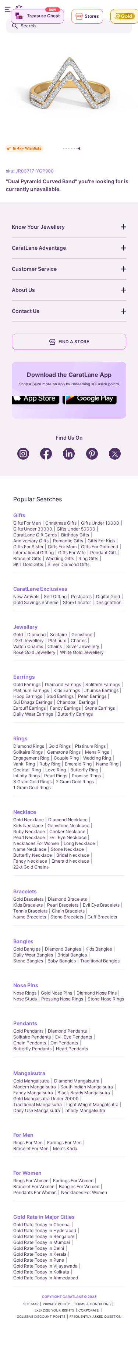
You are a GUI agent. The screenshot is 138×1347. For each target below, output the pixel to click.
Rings (20, 738)
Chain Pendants (29, 1043)
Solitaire (58, 634)
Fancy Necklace (30, 861)
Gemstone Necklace (68, 825)
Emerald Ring (78, 764)
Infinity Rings (26, 775)
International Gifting (33, 552)
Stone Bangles (28, 961)
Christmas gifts (61, 523)
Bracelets (25, 891)
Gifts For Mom (62, 546)
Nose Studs (25, 999)
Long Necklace (79, 843)
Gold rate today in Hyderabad (44, 1230)
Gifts (19, 515)
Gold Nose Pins (56, 993)
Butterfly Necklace (32, 855)
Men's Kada (65, 1148)
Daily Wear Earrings (33, 714)
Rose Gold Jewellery (34, 652)
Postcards (81, 596)
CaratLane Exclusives (40, 589)
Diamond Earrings (63, 684)
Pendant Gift (103, 552)
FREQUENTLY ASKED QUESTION (95, 1316)
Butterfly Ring (84, 770)
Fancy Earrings (65, 708)
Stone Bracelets (66, 917)
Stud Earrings (60, 696)
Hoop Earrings (27, 696)
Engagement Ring (31, 758)
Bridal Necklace (72, 855)
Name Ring (107, 764)
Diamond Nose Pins (97, 993)
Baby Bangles (61, 961)
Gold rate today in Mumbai (41, 1242)
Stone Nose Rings (106, 999)
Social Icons (37, 405)
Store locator (77, 602)
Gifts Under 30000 (32, 529)
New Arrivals (26, 596)
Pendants (25, 1023)
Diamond (36, 634)
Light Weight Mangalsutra (92, 1104)
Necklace (24, 812)
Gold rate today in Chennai (42, 1224)
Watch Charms (28, 646)
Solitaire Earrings (102, 684)
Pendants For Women (35, 1192)
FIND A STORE (74, 341)
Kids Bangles (98, 949)
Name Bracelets (29, 917)
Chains (54, 646)
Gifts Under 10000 (100, 523)
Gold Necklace (28, 819)
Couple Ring (66, 758)
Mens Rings (97, 752)
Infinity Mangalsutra (84, 1110)
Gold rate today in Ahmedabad (45, 1277)
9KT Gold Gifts (28, 564)
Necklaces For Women (36, 843)
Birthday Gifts (75, 535)
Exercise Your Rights (54, 1310)
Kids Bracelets (28, 905)
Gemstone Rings (64, 752)
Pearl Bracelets (62, 905)
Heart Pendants (72, 1048)
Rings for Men (28, 1142)
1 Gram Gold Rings (32, 787)
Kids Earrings (66, 690)
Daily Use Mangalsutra (36, 1110)
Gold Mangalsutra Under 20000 (46, 1098)
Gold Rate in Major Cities (44, 1217)
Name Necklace (29, 849)
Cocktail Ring (27, 770)
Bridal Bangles (72, 955)
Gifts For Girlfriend (99, 546)
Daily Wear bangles (33, 955)
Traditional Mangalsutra (37, 1104)
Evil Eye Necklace (67, 837)
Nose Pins (25, 985)
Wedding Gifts (60, 558)
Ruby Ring (49, 764)
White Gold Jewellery (82, 652)
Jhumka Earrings (101, 690)
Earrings (24, 677)
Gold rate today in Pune (38, 1260)
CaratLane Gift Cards (35, 535)
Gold (18, 634)
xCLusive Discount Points (41, 1316)
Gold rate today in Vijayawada (45, 1266)
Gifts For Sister (28, 546)
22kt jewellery (28, 640)
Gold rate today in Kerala (40, 1254)
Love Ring (55, 770)
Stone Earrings (100, 708)
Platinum (57, 640)
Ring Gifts (88, 558)
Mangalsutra (29, 1073)
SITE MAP (31, 1304)
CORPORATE (89, 1310)
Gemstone (81, 634)
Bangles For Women (79, 1186)
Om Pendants (64, 1043)
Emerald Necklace (70, 861)
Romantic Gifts (68, 540)
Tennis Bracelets (30, 911)
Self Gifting (55, 596)
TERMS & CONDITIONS (92, 1304)
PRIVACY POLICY (56, 1304)
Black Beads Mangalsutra (83, 1092)
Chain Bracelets (68, 911)
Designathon (108, 602)
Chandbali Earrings (76, 702)
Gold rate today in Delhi (38, 1248)
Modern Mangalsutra (34, 1086)
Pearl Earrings (92, 696)
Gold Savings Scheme (36, 602)
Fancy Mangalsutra (33, 1092)
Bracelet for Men (31, 1148)
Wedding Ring (97, 758)
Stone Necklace (67, 849)
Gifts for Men (27, 523)
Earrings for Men (64, 1142)
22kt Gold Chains (31, 867)
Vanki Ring (24, 764)
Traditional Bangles (100, 961)
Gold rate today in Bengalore (43, 1236)
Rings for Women (31, 1180)
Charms (78, 640)
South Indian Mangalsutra (86, 1086)
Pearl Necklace (29, 837)
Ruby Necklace (29, 831)
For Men (23, 1135)
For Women (27, 1173)
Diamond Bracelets (67, 899)
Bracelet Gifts (27, 558)
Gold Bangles (26, 949)
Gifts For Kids (101, 540)
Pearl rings (55, 775)
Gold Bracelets (28, 899)
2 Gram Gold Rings (75, 781)
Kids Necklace (28, 825)
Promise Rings (86, 775)
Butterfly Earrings (75, 714)
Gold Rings (60, 746)
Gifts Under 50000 (76, 529)
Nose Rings (24, 993)
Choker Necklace (67, 831)
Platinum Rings (90, 746)
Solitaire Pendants (32, 1037)
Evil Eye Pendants (73, 1037)
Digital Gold (108, 596)
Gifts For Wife (72, 552)
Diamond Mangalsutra (76, 1081)
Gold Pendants (28, 1031)
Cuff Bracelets (102, 917)
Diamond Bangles (63, 949)
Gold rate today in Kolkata (41, 1272)
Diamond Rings (28, 746)
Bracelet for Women (33, 1186)
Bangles (23, 941)
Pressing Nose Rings (62, 999)
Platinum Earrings (31, 690)
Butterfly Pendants (32, 1048)
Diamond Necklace (68, 819)
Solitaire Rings (28, 752)
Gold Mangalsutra (31, 1081)
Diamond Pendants (67, 1031)
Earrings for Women (73, 1180)
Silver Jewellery (82, 646)
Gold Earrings (26, 684)
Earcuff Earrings (29, 708)
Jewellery (25, 627)
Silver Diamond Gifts (68, 564)
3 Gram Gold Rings (32, 781)
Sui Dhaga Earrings (32, 702)
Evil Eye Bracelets (101, 905)
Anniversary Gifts (31, 540)
